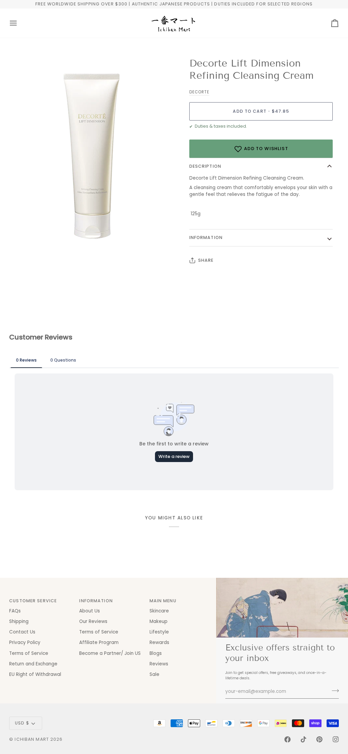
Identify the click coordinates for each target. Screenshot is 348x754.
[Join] (333, 690)
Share (206, 260)
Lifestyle (159, 632)
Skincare (159, 611)
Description (205, 166)
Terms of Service (28, 653)
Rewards (159, 642)
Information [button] (95, 601)
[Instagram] (336, 739)
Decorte (199, 92)
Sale (154, 674)
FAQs (15, 611)
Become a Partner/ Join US (110, 653)
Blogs (156, 653)
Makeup (159, 621)
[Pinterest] (319, 739)
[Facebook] (287, 739)
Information (206, 237)
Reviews (159, 664)
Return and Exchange (33, 664)
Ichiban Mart (32, 739)
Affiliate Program (99, 642)
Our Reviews (93, 621)
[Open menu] (19, 23)
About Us (89, 611)
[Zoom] (22, 242)
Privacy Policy (24, 642)
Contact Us (22, 632)
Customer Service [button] (33, 601)
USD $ (22, 723)
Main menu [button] (163, 601)
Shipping (19, 621)
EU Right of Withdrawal (35, 674)
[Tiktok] (303, 739)
